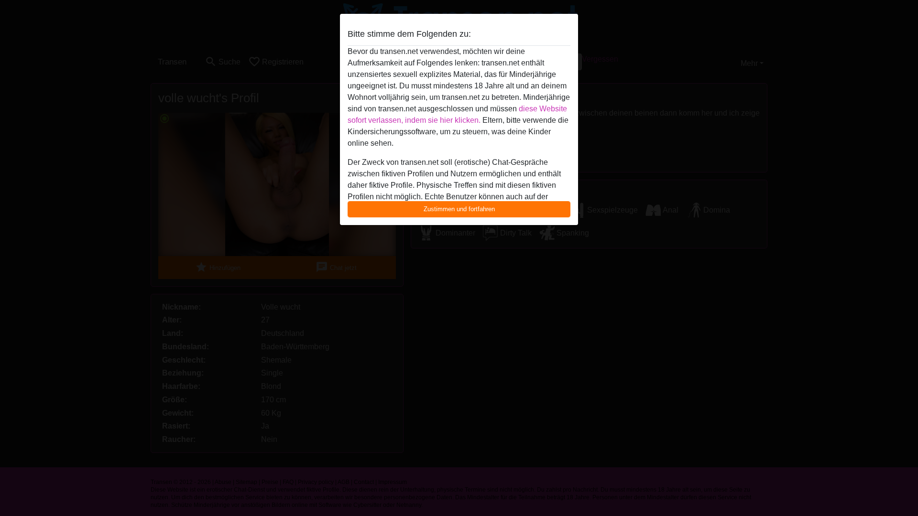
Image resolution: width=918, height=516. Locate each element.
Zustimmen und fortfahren (459, 209)
